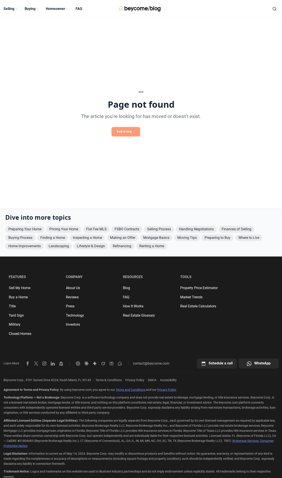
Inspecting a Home (87, 238)
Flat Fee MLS (96, 229)
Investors (73, 324)
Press (70, 306)
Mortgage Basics (156, 238)
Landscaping (59, 246)
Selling (9, 9)
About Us (73, 288)
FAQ (79, 9)
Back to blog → (126, 131)
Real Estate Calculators (198, 306)
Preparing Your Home (24, 229)
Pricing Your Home (63, 229)
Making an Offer (122, 238)
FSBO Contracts (127, 229)
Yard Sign (16, 315)
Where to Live (248, 238)
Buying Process (20, 238)
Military (14, 324)
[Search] (274, 9)
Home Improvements (24, 246)
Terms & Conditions (108, 380)
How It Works (133, 306)
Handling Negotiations (196, 229)
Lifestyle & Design (91, 246)
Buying (30, 9)
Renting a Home (151, 246)
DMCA (152, 380)
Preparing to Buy (217, 238)
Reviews (72, 297)
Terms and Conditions (130, 389)
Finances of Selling (236, 229)
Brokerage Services (245, 441)
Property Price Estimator (199, 288)
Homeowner (55, 9)
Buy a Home (18, 297)
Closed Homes (20, 334)
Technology (75, 315)
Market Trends (191, 297)
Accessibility (168, 380)
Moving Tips (187, 238)
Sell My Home (19, 288)
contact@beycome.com (151, 363)
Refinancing (122, 246)
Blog (126, 288)
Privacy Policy (134, 380)
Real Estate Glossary (139, 315)
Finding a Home (52, 238)
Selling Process (159, 229)
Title (12, 306)
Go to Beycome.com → (157, 131)
